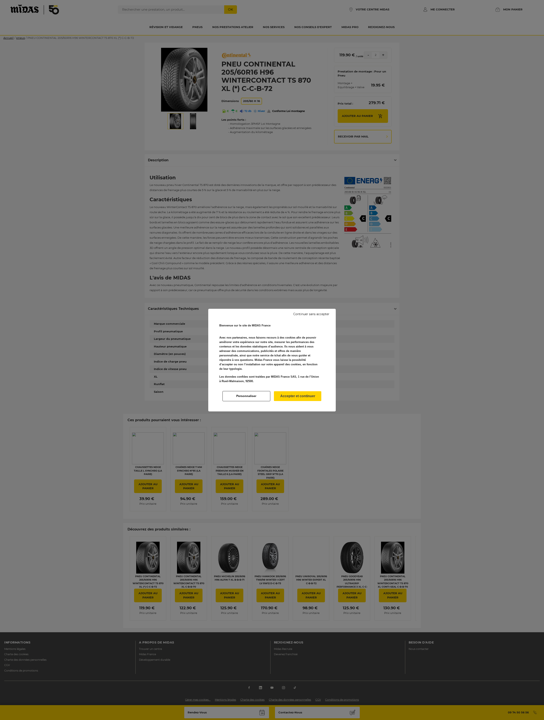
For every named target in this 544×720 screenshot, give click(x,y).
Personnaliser (246, 396)
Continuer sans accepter (311, 314)
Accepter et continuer (297, 396)
